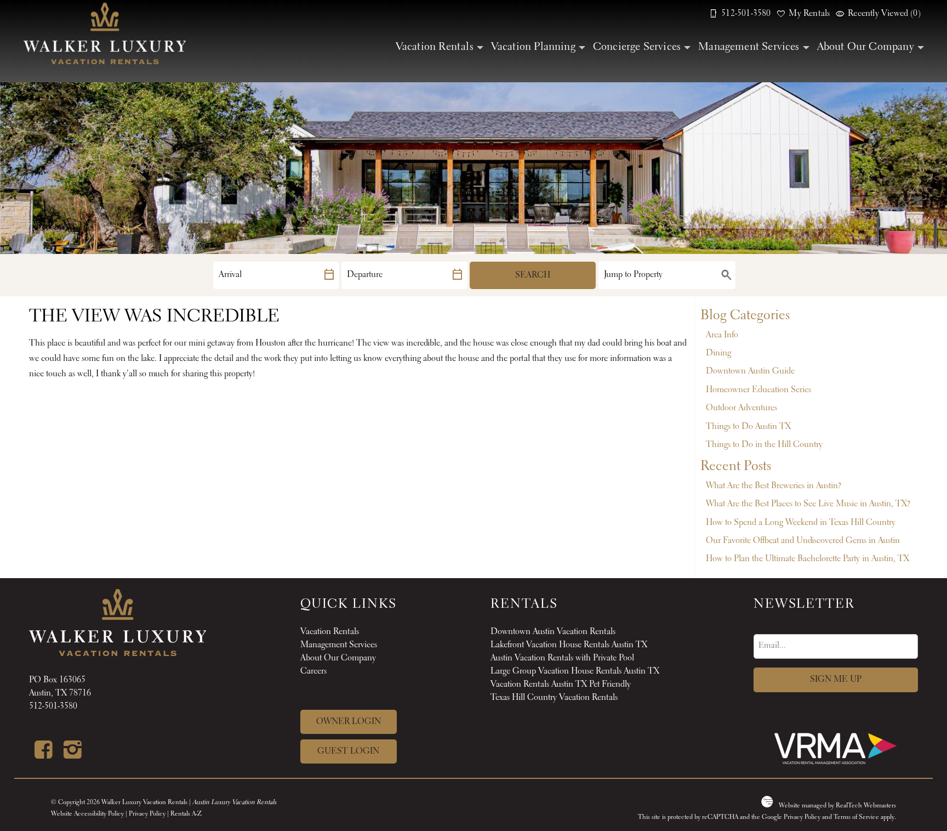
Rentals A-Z (186, 814)
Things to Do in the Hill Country (764, 444)
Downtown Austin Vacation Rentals (552, 632)
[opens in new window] (43, 754)
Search (532, 275)
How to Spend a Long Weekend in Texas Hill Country (800, 522)
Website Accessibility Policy (87, 814)
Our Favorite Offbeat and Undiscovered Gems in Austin (803, 540)
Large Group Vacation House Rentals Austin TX (574, 671)
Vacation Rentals (435, 47)
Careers (313, 671)
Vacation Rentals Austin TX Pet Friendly (560, 684)
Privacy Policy (147, 814)
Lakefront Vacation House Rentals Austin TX (568, 645)
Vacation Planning (533, 47)
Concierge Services (637, 47)
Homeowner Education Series (758, 390)
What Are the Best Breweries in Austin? (773, 486)
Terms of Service (856, 817)
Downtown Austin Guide (750, 371)
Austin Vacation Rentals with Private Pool (562, 658)
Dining (718, 353)
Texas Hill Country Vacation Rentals (554, 697)
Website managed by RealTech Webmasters (837, 805)
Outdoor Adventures (741, 408)
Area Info (722, 335)
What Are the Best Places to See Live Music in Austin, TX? (808, 504)
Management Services (749, 47)
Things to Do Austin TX (748, 426)
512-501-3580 (53, 706)
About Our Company (865, 47)
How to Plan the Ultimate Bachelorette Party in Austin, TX (807, 559)
